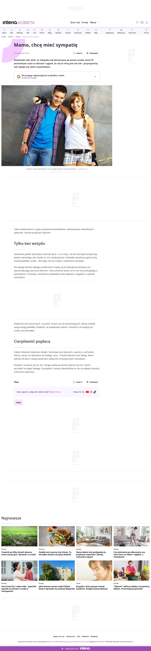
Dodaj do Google (42, 78)
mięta (18, 402)
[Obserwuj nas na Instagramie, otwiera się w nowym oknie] (91, 392)
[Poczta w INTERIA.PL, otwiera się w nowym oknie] (142, 22)
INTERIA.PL (101, 642)
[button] (94, 22)
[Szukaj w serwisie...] (137, 22)
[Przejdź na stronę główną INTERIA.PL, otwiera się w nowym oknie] (10, 22)
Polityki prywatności (65, 642)
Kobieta (10, 37)
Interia (3, 37)
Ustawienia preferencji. (80, 641)
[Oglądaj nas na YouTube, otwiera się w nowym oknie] (87, 392)
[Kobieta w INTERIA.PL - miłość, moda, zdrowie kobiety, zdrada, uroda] (26, 22)
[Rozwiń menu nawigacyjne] (146, 22)
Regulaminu (50, 642)
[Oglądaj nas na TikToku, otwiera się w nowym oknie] (95, 392)
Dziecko (18, 37)
